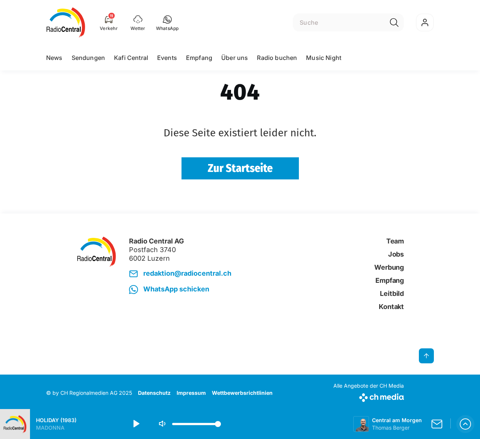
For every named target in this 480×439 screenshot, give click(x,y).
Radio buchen (277, 57)
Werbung (389, 267)
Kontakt (391, 307)
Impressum (191, 393)
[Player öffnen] (465, 424)
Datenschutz (154, 393)
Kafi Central (131, 57)
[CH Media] (368, 396)
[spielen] (135, 424)
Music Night (323, 57)
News (54, 57)
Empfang (199, 57)
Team (395, 241)
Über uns (234, 57)
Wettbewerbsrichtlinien (242, 393)
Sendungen (88, 57)
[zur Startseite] (65, 22)
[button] (167, 22)
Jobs (396, 254)
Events (167, 57)
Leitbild (392, 293)
